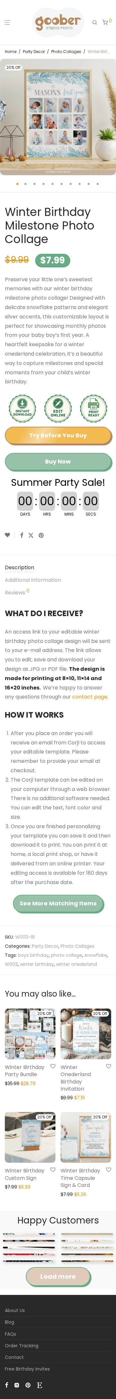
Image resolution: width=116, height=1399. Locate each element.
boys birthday (33, 955)
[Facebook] (6, 1385)
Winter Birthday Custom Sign (24, 1174)
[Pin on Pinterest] (41, 535)
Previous (6, 117)
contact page (89, 696)
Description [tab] (19, 567)
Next (109, 117)
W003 (11, 964)
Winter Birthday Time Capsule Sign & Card (80, 1178)
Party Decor (34, 51)
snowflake (95, 955)
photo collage (66, 955)
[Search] (95, 23)
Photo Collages (66, 51)
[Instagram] (17, 1385)
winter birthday (37, 964)
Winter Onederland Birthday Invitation (76, 1078)
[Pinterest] (28, 1385)
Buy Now (58, 461)
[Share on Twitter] (31, 535)
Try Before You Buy (58, 435)
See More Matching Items (58, 903)
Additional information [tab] (33, 580)
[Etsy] (39, 1385)
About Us (15, 1310)
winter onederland (76, 964)
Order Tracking (21, 1345)
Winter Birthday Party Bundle (24, 1070)
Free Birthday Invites (27, 1369)
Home (10, 51)
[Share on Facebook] (21, 535)
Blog (9, 1322)
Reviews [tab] (17, 592)
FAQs (10, 1334)
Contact (14, 1357)
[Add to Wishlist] (10, 535)
